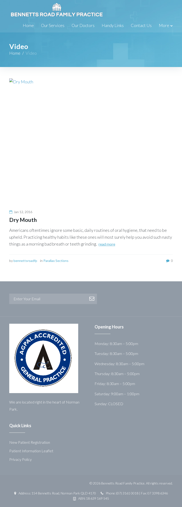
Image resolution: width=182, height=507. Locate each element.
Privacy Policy (20, 459)
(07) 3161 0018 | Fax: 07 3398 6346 (142, 493)
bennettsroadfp (25, 261)
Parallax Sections (55, 261)
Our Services (52, 25)
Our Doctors (83, 25)
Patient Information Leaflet (31, 451)
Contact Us (141, 25)
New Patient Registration (29, 442)
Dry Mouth (23, 219)
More (164, 25)
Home (28, 25)
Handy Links (113, 25)
